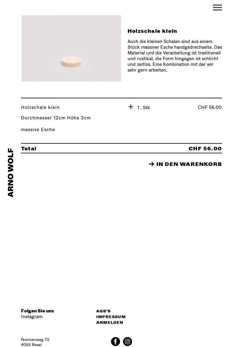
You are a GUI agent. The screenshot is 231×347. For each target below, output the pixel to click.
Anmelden (110, 322)
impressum (111, 317)
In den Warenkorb (185, 163)
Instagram (31, 316)
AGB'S (103, 311)
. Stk (145, 107)
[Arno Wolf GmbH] (10, 173)
